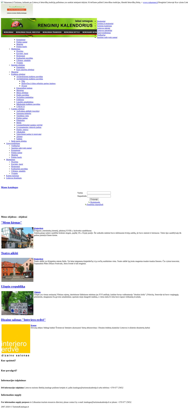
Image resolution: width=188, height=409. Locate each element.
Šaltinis (19, 139)
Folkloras (20, 100)
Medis (18, 123)
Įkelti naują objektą (19, 141)
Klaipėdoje (38, 228)
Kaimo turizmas (12, 176)
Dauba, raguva (22, 129)
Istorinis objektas (18, 65)
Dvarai (24, 86)
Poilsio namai (21, 42)
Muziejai (14, 72)
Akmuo (19, 136)
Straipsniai (101, 21)
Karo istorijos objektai (25, 70)
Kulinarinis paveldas (24, 58)
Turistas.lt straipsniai (105, 23)
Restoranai (20, 56)
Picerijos (19, 51)
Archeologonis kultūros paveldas (29, 76)
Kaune (33, 325)
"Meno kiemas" (11, 222)
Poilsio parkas (22, 118)
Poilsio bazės (21, 46)
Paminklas (20, 67)
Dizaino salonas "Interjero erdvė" (23, 319)
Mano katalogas (9, 187)
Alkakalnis (20, 132)
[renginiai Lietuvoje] (49, 36)
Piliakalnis (20, 120)
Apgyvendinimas (104, 33)
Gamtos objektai (17, 109)
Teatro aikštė (9, 253)
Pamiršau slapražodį (95, 204)
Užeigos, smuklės (23, 60)
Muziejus (20, 90)
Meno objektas (22, 93)
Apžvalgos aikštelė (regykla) (27, 111)
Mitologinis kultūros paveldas (28, 104)
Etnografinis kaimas (24, 88)
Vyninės (19, 63)
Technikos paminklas (24, 97)
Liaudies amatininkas (24, 102)
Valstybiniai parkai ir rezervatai (28, 134)
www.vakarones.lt (150, 2)
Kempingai (20, 40)
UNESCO (20, 106)
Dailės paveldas (22, 95)
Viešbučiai (101, 35)
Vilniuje (37, 292)
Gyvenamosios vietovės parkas (28, 127)
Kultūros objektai (18, 74)
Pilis (23, 81)
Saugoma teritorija (23, 113)
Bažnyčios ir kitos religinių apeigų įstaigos (38, 83)
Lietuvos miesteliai (104, 30)
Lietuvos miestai (103, 28)
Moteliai (19, 44)
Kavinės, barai (22, 53)
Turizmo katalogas (104, 26)
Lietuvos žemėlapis (14, 178)
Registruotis (95, 202)
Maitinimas (15, 49)
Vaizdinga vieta (22, 116)
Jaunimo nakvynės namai (107, 37)
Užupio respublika (13, 286)
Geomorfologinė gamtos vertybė (29, 125)
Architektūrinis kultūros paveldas (29, 79)
